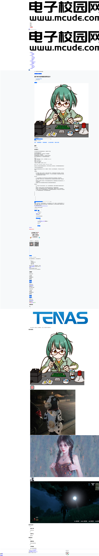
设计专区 (31, 55)
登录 (33, 265)
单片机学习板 (31, 285)
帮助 (30, 25)
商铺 (30, 23)
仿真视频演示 (45, 142)
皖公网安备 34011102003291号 (33, 551)
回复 (39, 218)
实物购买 (31, 52)
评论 (31, 266)
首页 (35, 142)
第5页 (42, 201)
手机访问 (31, 26)
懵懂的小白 (37, 213)
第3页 (38, 201)
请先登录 (33, 266)
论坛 (30, 24)
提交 (38, 210)
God (38, 221)
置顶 (37, 218)
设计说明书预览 (51, 142)
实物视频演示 (39, 142)
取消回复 (36, 210)
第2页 (37, 201)
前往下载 (36, 82)
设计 (30, 22)
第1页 (35, 201)
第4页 (40, 201)
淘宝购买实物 (36, 73)
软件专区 (31, 64)
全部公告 (30, 227)
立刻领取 (31, 280)
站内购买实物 (39, 73)
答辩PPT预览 (57, 142)
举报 (36, 218)
